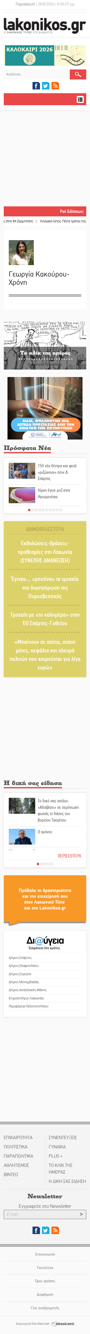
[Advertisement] (45, 159)
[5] (43, 510)
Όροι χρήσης (45, 1281)
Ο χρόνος (45, 832)
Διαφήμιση (45, 1294)
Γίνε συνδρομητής (45, 1308)
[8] (53, 510)
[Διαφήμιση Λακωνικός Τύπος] (45, 900)
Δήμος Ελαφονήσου (23, 965)
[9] (57, 510)
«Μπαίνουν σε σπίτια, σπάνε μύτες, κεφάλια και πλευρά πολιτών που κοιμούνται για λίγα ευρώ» (45, 654)
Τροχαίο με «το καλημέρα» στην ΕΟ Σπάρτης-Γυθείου (45, 619)
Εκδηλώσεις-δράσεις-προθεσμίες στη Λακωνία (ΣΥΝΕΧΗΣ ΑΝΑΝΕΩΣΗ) (45, 552)
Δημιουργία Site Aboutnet (33, 1324)
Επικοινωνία (45, 1254)
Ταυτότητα (45, 1267)
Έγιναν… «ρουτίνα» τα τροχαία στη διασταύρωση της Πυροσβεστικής (45, 587)
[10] (61, 510)
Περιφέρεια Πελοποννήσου (28, 1006)
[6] (47, 510)
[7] (50, 510)
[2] (33, 510)
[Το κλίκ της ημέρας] (45, 345)
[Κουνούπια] (45, 408)
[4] (39, 510)
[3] (36, 510)
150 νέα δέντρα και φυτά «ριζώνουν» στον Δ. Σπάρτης (57, 472)
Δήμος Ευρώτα (20, 974)
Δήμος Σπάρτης (20, 957)
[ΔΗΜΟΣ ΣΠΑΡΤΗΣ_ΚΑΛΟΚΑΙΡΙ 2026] (45, 55)
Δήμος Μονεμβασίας (24, 982)
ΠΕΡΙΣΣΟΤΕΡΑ (69, 856)
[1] (29, 510)
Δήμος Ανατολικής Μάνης (27, 990)
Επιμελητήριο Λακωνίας (26, 998)
